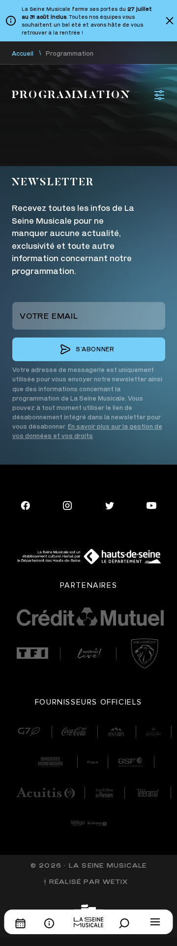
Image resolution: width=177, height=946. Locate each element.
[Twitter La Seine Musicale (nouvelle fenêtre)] (110, 504)
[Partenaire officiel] (32, 653)
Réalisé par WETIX (88, 881)
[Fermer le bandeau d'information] (169, 20)
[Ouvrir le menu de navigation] (155, 922)
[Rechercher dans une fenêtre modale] (126, 923)
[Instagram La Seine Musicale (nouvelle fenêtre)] (67, 504)
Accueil (22, 53)
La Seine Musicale (108, 865)
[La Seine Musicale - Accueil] (88, 915)
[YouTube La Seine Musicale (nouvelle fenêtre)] (151, 504)
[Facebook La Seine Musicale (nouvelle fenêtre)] (25, 504)
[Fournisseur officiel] (29, 731)
